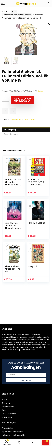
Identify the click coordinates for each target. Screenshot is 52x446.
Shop (14, 11)
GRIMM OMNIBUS (36, 223)
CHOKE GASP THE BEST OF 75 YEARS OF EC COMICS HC (36, 183)
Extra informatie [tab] (11, 134)
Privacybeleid (8, 428)
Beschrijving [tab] (10, 129)
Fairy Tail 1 (33, 266)
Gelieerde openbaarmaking (14, 435)
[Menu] (3, 3)
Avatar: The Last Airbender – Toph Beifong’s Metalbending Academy (13, 184)
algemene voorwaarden (12, 431)
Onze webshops (9, 413)
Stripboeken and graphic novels (17, 14)
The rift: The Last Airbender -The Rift (13, 269)
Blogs (4, 410)
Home (4, 11)
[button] (49, 24)
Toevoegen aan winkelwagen (22, 100)
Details (40, 91)
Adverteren (7, 417)
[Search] (48, 3)
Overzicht (6, 403)
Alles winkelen (8, 406)
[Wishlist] (19, 442)
